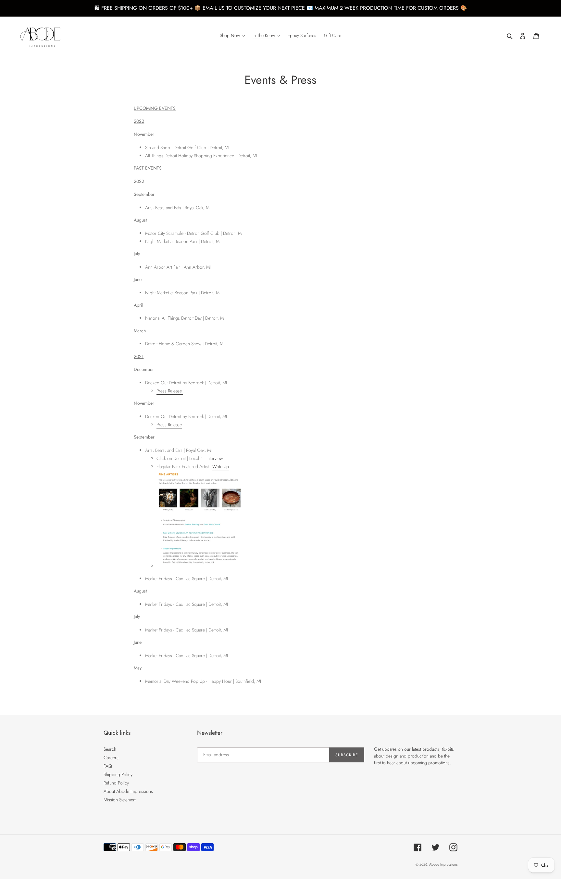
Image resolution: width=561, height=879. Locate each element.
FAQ (108, 766)
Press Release (169, 391)
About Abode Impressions (128, 791)
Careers (111, 757)
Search (110, 749)
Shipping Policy (118, 774)
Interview (214, 458)
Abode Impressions (443, 864)
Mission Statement (120, 799)
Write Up (220, 466)
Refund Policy (116, 783)
